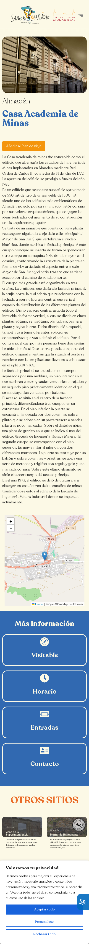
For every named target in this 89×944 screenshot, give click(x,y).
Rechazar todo (44, 934)
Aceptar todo (44, 909)
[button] (80, 15)
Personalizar (44, 922)
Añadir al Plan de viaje (23, 146)
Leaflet (39, 604)
